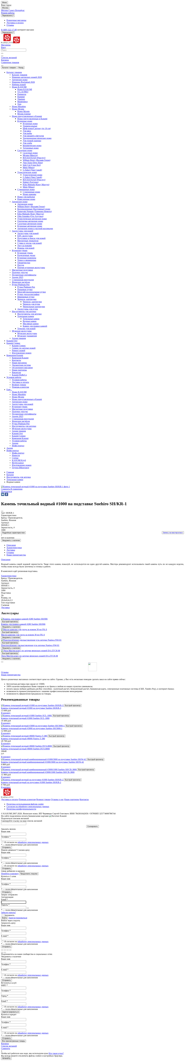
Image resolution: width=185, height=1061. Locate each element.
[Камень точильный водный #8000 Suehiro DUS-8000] (26, 746)
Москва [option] (5, 10)
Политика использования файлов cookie (25, 804)
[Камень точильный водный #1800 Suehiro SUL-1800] (26, 715)
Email (4, 899)
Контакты (84, 799)
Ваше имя (5, 831)
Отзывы (5, 672)
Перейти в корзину (10, 873)
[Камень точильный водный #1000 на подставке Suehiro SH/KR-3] (32, 705)
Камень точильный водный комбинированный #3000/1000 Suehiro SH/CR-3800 (37, 772)
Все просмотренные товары (13, 1041)
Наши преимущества (10, 675)
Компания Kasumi (20, 358)
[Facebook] (6, 494)
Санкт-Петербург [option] (17, 10)
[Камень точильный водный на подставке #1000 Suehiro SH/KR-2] (32, 780)
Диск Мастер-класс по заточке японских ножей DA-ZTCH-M (29, 656)
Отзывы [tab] (10, 552)
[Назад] (2, 952)
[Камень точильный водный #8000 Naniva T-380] (24, 736)
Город (4, 996)
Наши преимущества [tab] (16, 555)
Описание (5, 559)
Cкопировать (92, 826)
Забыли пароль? (8, 912)
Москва (5, 8)
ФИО (4, 985)
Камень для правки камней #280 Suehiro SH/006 (23, 624)
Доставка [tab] (11, 550)
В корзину (6, 713)
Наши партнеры (71, 799)
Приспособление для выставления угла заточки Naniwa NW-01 (30, 645)
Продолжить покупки (28, 874)
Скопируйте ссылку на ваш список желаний (21, 821)
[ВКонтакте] (2, 494)
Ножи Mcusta (23, 111)
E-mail (4, 936)
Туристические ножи (32, 175)
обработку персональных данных (33, 842)
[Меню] (2, 65)
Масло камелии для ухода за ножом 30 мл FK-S (23, 635)
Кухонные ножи (30, 123)
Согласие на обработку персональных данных (28, 806)
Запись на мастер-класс (173, 533)
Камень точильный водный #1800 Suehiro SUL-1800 (25, 718)
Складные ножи (30, 153)
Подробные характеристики (13, 533)
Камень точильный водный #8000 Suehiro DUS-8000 (25, 749)
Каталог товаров (9, 68)
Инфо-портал (18, 453)
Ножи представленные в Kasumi (32, 119)
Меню (4, 2)
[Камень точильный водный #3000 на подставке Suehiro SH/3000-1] (33, 726)
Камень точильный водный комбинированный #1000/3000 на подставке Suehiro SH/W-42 (42, 762)
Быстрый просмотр (10, 622)
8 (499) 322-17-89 (9, 30)
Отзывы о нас (57, 799)
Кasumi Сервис (19, 345)
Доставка (5, 607)
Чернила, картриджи (32, 302)
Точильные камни (31, 319)
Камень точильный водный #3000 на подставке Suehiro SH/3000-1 (31, 728)
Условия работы (19, 380)
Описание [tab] (11, 545)
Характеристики (8, 576)
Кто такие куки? (56, 1053)
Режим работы (7, 13)
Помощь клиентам (27, 799)
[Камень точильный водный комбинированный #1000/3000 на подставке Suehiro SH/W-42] (44, 759)
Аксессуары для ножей (28, 233)
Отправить (6, 847)
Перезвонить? (8, 16)
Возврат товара (43, 799)
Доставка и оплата (9, 799)
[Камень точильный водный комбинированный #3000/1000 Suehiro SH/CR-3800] (39, 769)
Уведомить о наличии (11, 540)
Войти (4, 918)
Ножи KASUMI (24, 89)
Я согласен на (26, 842)
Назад (20, 68)
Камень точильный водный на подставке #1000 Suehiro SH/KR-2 (31, 782)
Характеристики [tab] (14, 547)
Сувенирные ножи (31, 192)
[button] (6, 491)
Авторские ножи (25, 204)
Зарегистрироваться (18, 918)
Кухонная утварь (25, 253)
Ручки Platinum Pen (26, 287)
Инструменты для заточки (29, 314)
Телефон (6, 837)
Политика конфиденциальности (21, 809)
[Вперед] (5, 952)
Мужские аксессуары (27, 333)
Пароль (5, 905)
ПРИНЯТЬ (6, 1058)
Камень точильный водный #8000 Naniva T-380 (23, 738)
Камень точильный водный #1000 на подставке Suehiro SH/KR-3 (31, 708)
